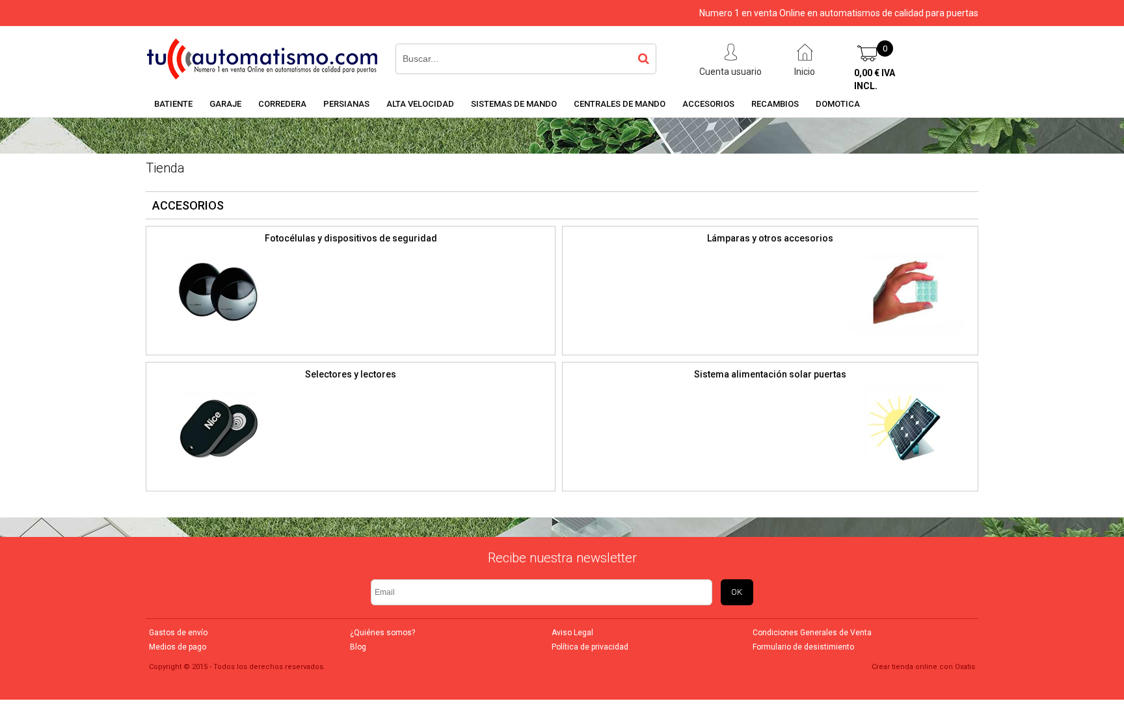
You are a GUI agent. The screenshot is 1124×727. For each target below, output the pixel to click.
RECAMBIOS (775, 104)
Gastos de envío (178, 632)
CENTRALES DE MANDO (619, 104)
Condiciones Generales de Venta (812, 632)
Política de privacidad (590, 647)
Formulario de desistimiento (803, 647)
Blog (358, 647)
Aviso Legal (572, 632)
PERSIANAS (346, 104)
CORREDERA (282, 104)
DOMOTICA (838, 104)
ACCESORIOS (708, 104)
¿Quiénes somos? (382, 632)
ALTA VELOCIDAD (420, 104)
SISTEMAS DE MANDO (514, 104)
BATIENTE (173, 104)
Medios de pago (177, 647)
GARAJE (225, 104)
